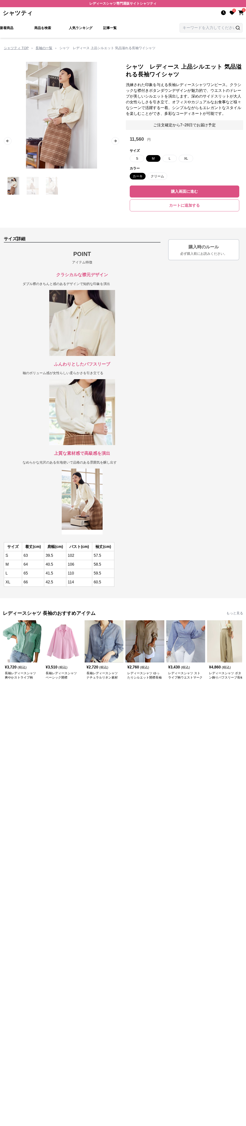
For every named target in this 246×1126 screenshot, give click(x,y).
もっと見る (234, 613)
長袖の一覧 (44, 48)
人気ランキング (80, 28)
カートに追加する (184, 205)
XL (186, 158)
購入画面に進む (184, 191)
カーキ (138, 176)
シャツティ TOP (16, 48)
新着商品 (6, 28)
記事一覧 (110, 28)
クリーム (157, 176)
